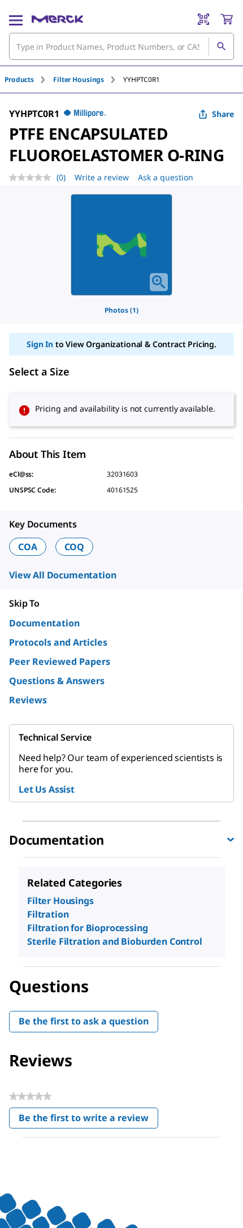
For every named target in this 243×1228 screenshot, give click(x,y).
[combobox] (121, 46)
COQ (74, 547)
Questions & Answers (57, 680)
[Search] (221, 46)
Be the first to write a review (88, 1120)
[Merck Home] (57, 19)
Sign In (40, 344)
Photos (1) (121, 310)
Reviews (28, 700)
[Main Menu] (16, 19)
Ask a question (165, 177)
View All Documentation (62, 575)
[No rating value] (33, 177)
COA (27, 547)
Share (223, 114)
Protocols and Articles (58, 642)
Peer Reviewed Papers (59, 661)
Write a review (102, 177)
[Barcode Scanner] (203, 19)
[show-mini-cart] (226, 19)
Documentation (44, 623)
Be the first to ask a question (84, 1021)
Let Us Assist (47, 789)
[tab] (29, 79)
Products (19, 79)
